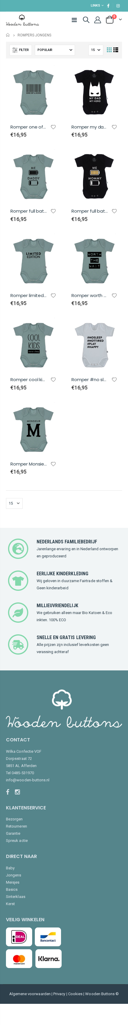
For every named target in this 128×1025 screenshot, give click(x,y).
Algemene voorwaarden (30, 994)
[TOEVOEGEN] (51, 74)
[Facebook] (9, 792)
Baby (10, 868)
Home (8, 35)
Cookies (75, 994)
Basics (12, 889)
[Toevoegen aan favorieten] (53, 127)
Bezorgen (14, 819)
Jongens (13, 875)
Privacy (59, 994)
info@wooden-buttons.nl (27, 780)
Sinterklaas (15, 896)
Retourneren (16, 826)
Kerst (10, 904)
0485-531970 (23, 773)
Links (95, 5)
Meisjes (12, 882)
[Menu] (74, 20)
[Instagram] (18, 792)
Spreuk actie (17, 840)
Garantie (13, 833)
